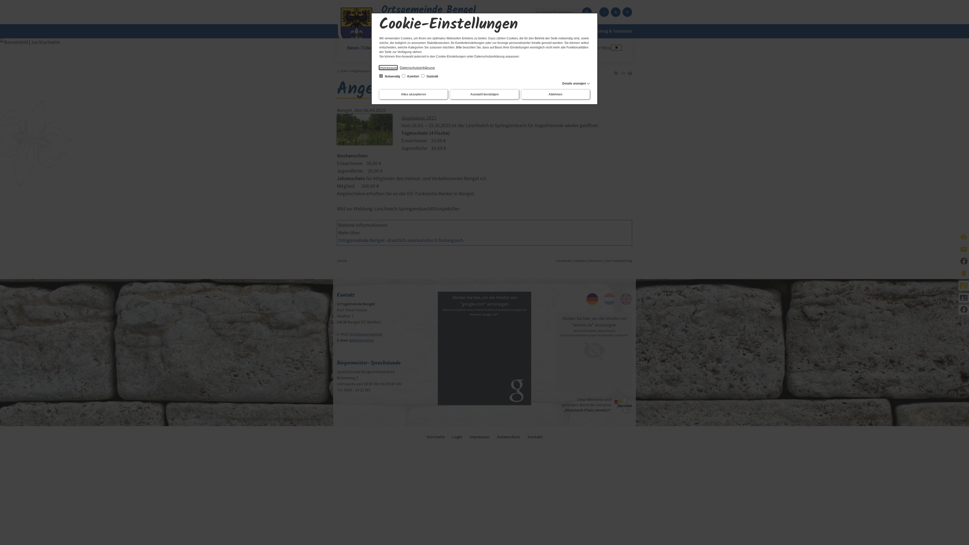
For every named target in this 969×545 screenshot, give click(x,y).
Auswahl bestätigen (484, 94)
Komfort (413, 76)
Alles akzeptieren (413, 94)
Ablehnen (555, 94)
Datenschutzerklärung (417, 68)
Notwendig (392, 76)
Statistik (432, 76)
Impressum (388, 68)
